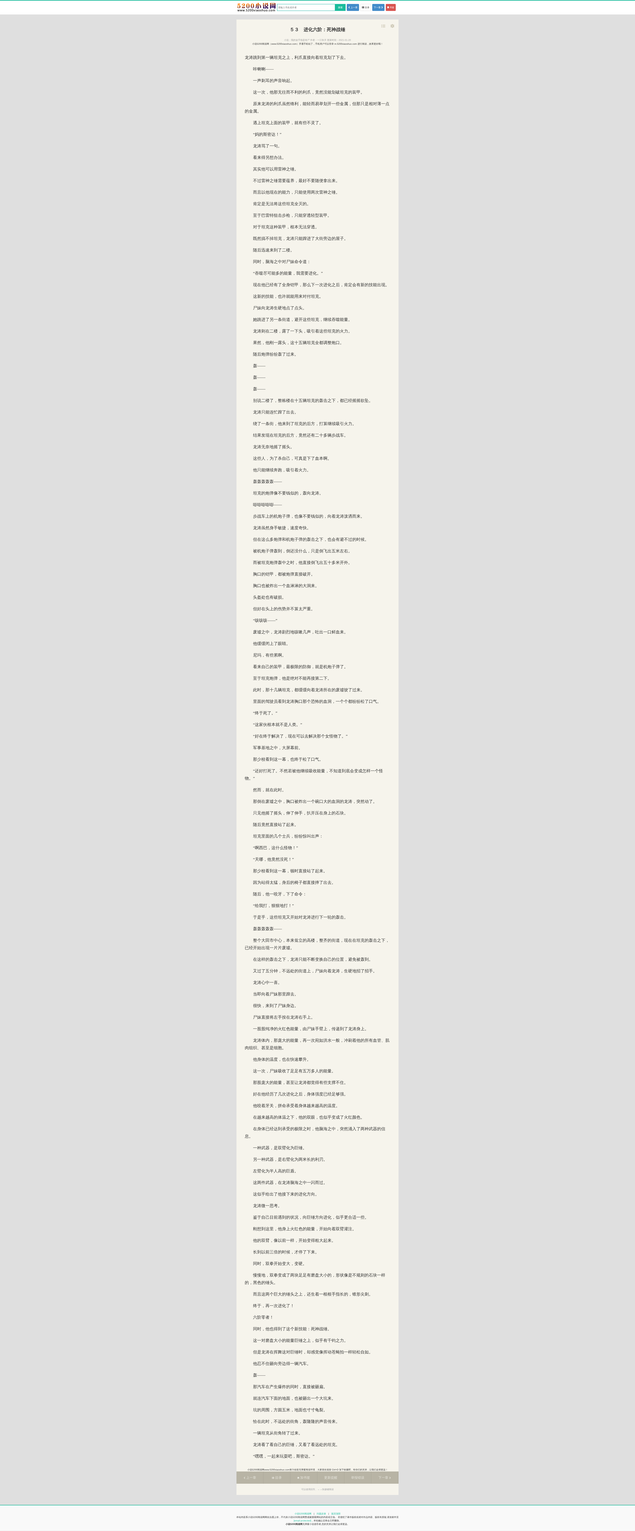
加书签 (304, 1477)
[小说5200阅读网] (256, 11)
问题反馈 (321, 1513)
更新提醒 (330, 1477)
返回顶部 (335, 1513)
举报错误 (357, 1477)
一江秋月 (321, 40)
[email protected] (302, 1520)
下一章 (377, 7)
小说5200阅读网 (303, 1513)
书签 (391, 7)
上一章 (354, 7)
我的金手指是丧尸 (300, 40)
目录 (366, 7)
